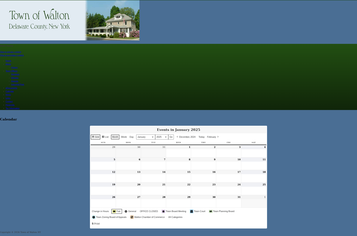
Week (124, 137)
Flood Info (10, 105)
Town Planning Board (223, 211)
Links (8, 98)
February (211, 137)
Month (115, 137)
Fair (118, 211)
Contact (9, 101)
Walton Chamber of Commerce (149, 217)
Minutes (14, 78)
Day (132, 137)
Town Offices (11, 71)
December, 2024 (187, 137)
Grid (95, 138)
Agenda (14, 81)
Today (202, 137)
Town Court (199, 211)
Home (8, 61)
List (105, 138)
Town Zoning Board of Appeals (111, 217)
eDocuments (11, 88)
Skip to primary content (10, 52)
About (8, 64)
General (132, 211)
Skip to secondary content (12, 55)
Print (95, 224)
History (14, 67)
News (8, 94)
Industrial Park (17, 84)
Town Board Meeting (176, 211)
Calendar (10, 91)
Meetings (15, 74)
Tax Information (13, 108)
